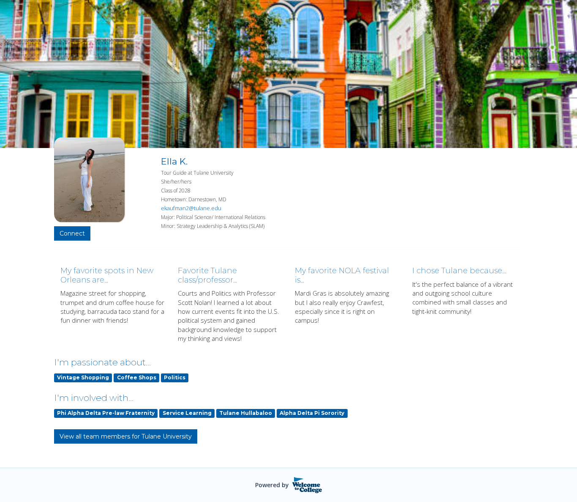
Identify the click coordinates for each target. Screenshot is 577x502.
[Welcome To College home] (307, 485)
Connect (72, 233)
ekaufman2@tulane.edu (191, 208)
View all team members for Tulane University (126, 436)
